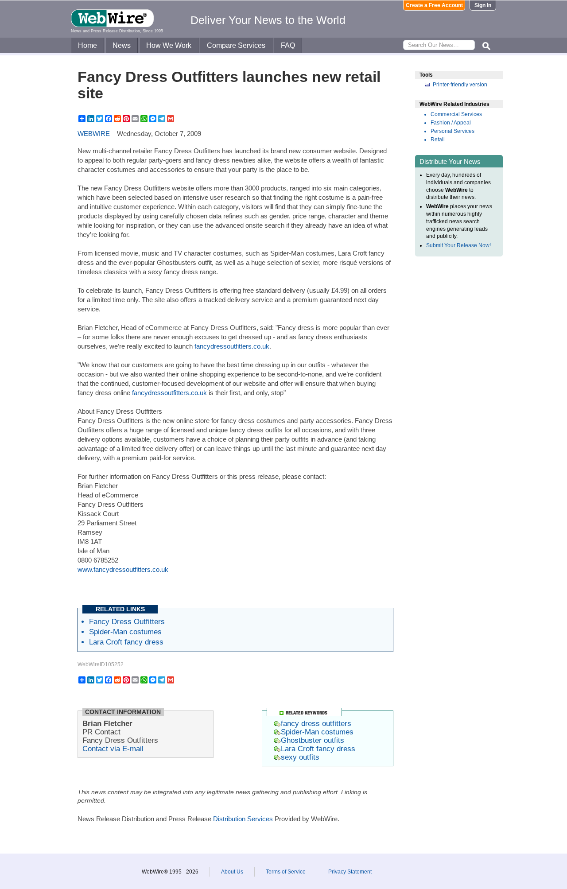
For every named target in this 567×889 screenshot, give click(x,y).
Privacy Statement (350, 872)
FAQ (288, 45)
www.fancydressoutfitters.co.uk (123, 569)
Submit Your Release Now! (458, 245)
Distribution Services (243, 819)
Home (87, 45)
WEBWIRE (94, 133)
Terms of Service (286, 872)
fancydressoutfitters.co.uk (231, 346)
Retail (438, 139)
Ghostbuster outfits (312, 740)
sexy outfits (300, 757)
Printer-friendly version (460, 85)
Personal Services (452, 131)
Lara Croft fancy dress (126, 642)
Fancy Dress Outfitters (127, 621)
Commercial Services (456, 114)
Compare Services (236, 45)
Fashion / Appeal (451, 123)
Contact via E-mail (113, 749)
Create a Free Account (434, 5)
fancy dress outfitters (316, 723)
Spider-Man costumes (125, 632)
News (122, 45)
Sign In (482, 5)
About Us (232, 872)
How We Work (168, 45)
